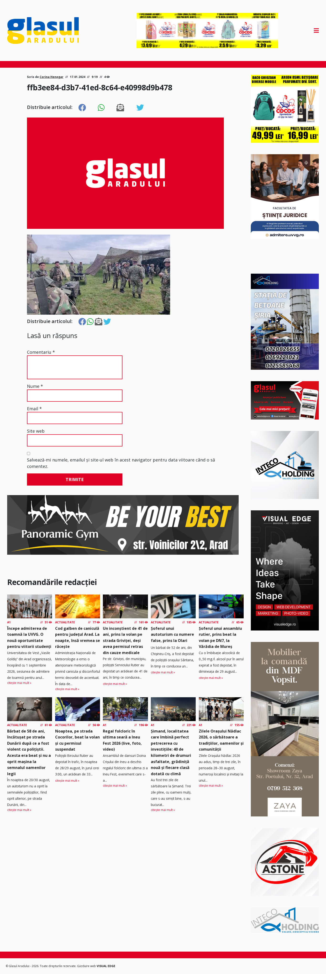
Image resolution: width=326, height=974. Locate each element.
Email (34, 408)
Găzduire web (87, 966)
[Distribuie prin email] (120, 108)
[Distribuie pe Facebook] (82, 108)
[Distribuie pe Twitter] (140, 108)
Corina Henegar (51, 77)
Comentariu (41, 352)
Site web (36, 431)
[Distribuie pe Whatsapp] (101, 108)
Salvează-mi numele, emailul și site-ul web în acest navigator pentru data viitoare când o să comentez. (121, 463)
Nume (35, 386)
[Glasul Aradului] (54, 30)
